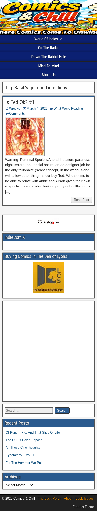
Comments (17, 113)
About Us (49, 74)
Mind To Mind (48, 66)
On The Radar (48, 48)
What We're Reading (68, 108)
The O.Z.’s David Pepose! (24, 440)
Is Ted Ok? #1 (20, 102)
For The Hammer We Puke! (25, 463)
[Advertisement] (48, 351)
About (68, 498)
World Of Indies (46, 39)
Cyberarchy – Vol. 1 (20, 455)
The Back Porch (49, 498)
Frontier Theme (84, 507)
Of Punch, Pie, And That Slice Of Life (33, 432)
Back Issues (84, 498)
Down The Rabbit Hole (48, 56)
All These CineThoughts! (23, 447)
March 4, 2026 (37, 108)
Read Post (81, 200)
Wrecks (14, 108)
